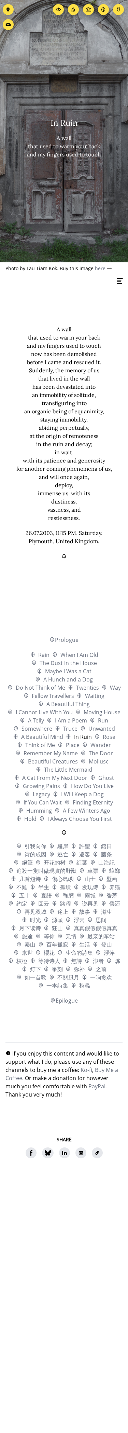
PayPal (96, 1086)
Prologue (67, 640)
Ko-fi (86, 1070)
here (100, 268)
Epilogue (67, 1000)
